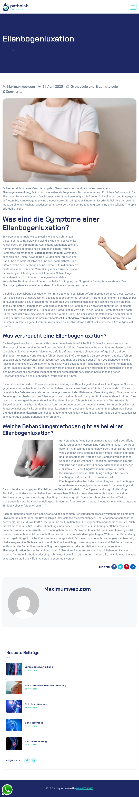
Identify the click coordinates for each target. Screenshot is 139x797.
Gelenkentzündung (36, 704)
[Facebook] (114, 566)
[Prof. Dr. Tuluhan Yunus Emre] (16, 7)
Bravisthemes (84, 788)
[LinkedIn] (133, 566)
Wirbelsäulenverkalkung (39, 666)
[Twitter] (120, 566)
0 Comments (13, 91)
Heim (7, 50)
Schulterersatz (34, 722)
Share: (104, 567)
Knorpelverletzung (36, 741)
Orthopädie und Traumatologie (57, 50)
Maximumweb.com (21, 86)
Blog (20, 50)
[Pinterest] (126, 566)
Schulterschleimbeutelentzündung (45, 685)
